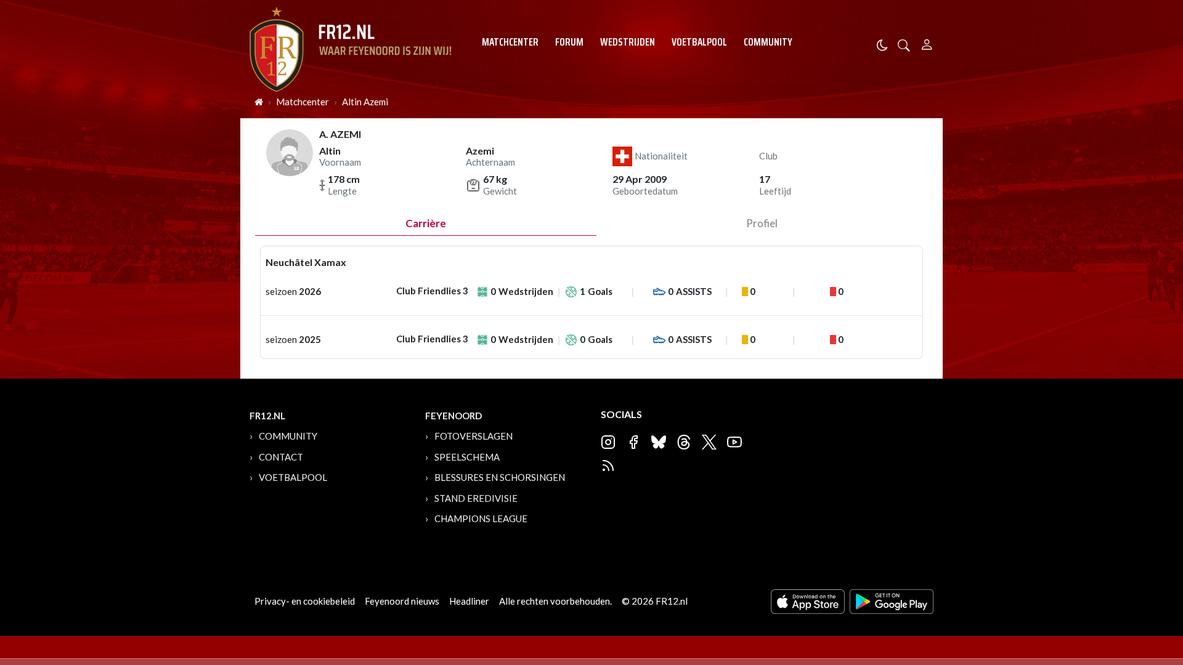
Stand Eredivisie (476, 498)
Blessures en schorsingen (499, 477)
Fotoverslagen (473, 435)
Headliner (469, 601)
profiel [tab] (762, 223)
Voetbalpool (699, 42)
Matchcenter (510, 42)
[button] (904, 44)
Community (768, 42)
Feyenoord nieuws (402, 601)
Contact (281, 456)
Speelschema (467, 456)
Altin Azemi (365, 101)
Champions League (480, 518)
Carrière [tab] (425, 223)
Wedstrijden (627, 42)
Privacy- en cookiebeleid (304, 601)
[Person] (927, 43)
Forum (569, 42)
